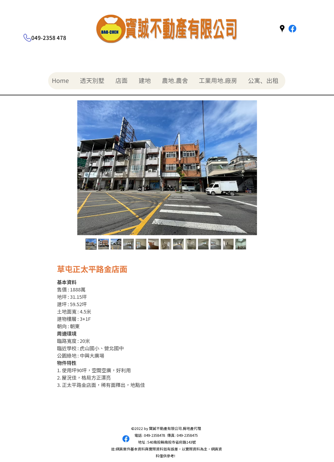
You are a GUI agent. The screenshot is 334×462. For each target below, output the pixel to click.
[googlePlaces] (282, 28)
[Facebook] (292, 28)
